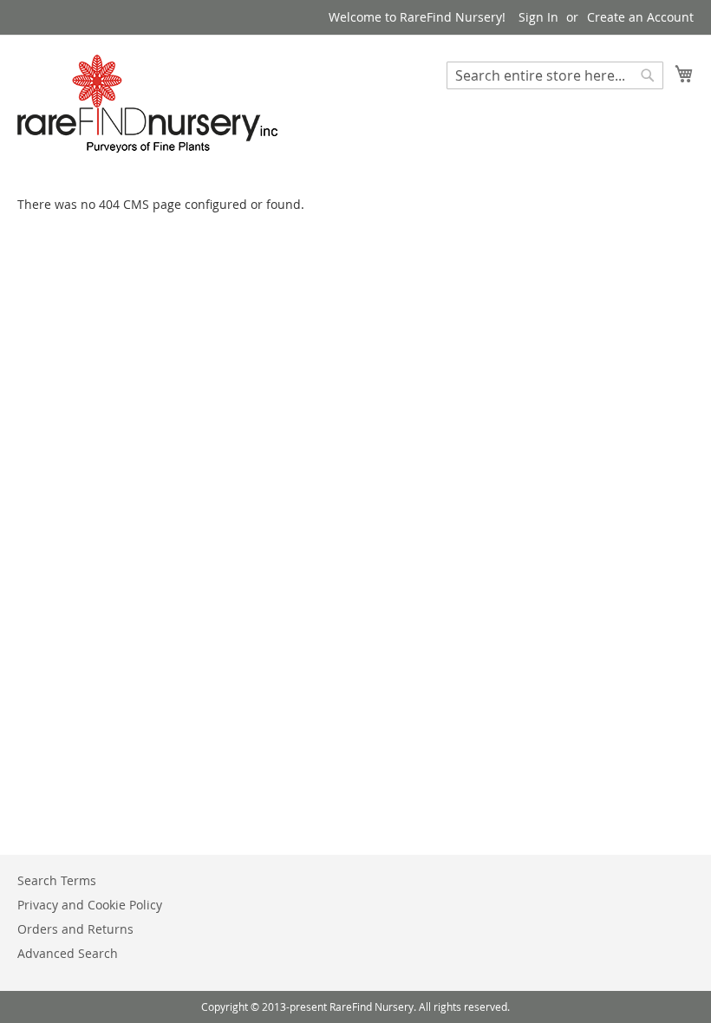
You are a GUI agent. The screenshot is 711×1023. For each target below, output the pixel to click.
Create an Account (640, 17)
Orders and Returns (75, 929)
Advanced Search (67, 953)
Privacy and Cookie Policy (89, 904)
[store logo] (147, 104)
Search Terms (56, 880)
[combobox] (555, 75)
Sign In (538, 17)
